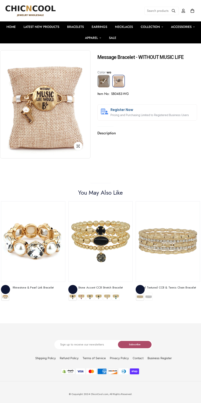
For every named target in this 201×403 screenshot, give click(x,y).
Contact (138, 358)
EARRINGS (99, 27)
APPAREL (91, 38)
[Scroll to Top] (193, 381)
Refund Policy (69, 358)
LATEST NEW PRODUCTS (41, 27)
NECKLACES (124, 27)
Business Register (159, 358)
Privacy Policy (119, 358)
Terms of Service (94, 358)
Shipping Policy (45, 358)
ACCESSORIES (181, 27)
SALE (112, 38)
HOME (11, 27)
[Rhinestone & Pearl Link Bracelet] (33, 241)
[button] (192, 10)
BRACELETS (75, 27)
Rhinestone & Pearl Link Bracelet (33, 287)
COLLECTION (150, 27)
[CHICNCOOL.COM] (30, 11)
